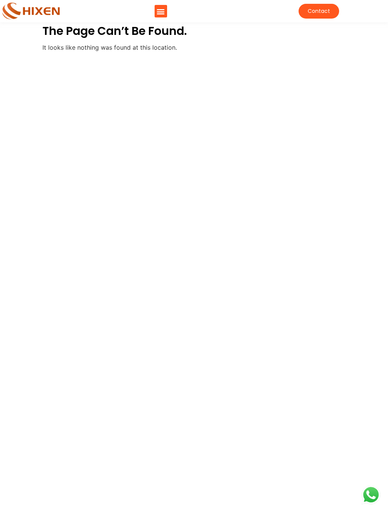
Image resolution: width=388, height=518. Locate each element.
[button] (161, 11)
